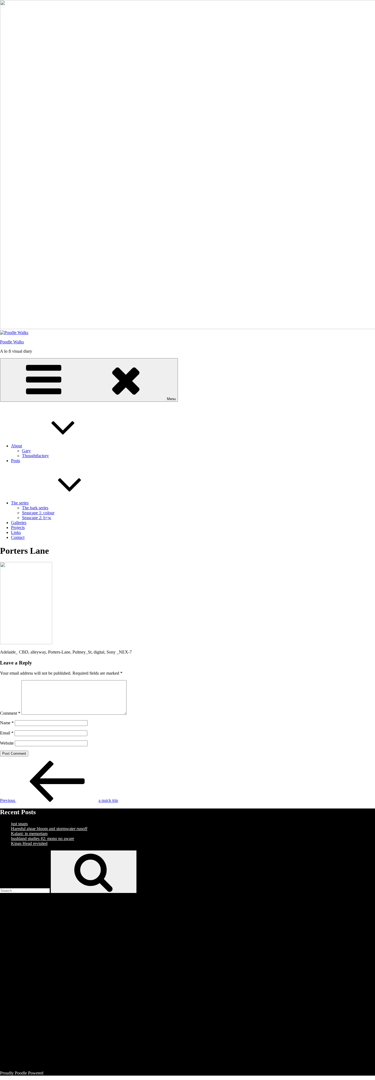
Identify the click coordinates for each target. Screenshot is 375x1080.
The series (20, 503)
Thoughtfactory (35, 455)
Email (6, 733)
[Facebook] (52, 937)
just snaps (19, 823)
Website (7, 743)
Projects (18, 527)
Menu (171, 399)
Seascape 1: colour (38, 512)
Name (7, 722)
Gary (26, 450)
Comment (10, 713)
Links (16, 532)
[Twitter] (52, 979)
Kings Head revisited (29, 843)
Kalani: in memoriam (29, 833)
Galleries (18, 522)
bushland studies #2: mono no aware (42, 838)
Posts (15, 460)
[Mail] (52, 1063)
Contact (17, 537)
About (16, 445)
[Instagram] (52, 1021)
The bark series (35, 507)
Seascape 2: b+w (36, 517)
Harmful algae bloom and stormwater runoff (49, 828)
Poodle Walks (12, 342)
